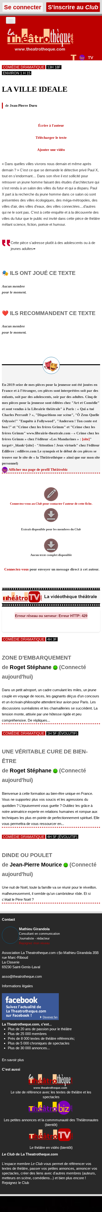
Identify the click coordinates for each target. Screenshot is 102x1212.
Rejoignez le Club (15, 1183)
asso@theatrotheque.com (22, 976)
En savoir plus (13, 1060)
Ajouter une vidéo (51, 150)
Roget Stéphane (30, 667)
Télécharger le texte (51, 137)
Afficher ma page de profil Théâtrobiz (38, 469)
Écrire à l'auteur (51, 125)
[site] (86, 439)
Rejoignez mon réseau (34, 943)
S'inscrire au (72, 7)
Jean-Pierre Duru (23, 105)
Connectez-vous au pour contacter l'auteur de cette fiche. (51, 503)
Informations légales (17, 986)
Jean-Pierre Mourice (36, 865)
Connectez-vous (16, 569)
